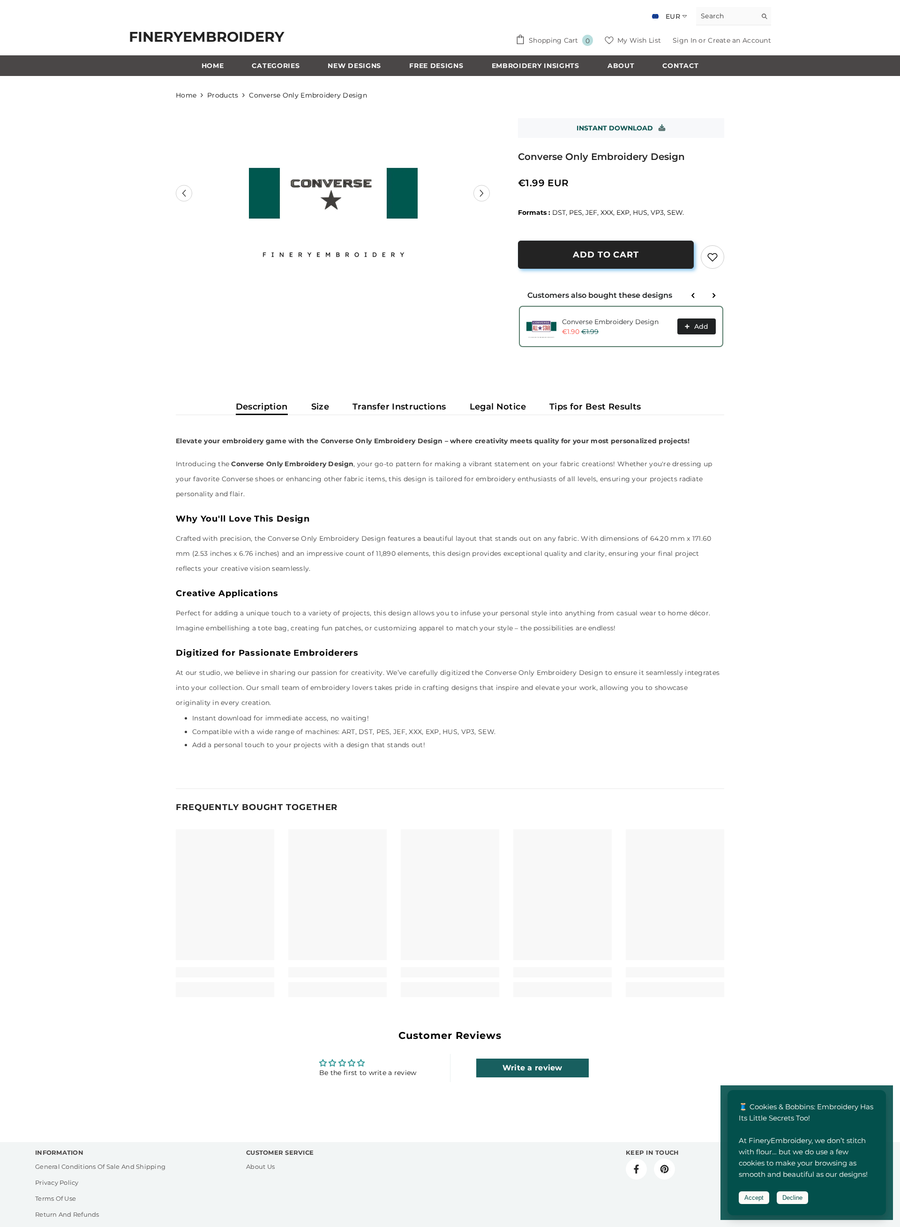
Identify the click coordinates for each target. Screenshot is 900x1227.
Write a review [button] (532, 1067)
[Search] (733, 16)
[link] (712, 257)
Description (262, 406)
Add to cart (606, 255)
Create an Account (739, 40)
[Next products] (714, 295)
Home (186, 95)
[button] (184, 193)
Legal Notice (498, 406)
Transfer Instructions (399, 406)
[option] (333, 193)
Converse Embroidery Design (610, 322)
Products (222, 95)
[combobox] (726, 16)
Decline (792, 1197)
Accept (754, 1197)
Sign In (685, 40)
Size (320, 406)
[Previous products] (693, 295)
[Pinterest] (664, 1169)
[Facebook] (636, 1169)
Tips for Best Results (595, 406)
